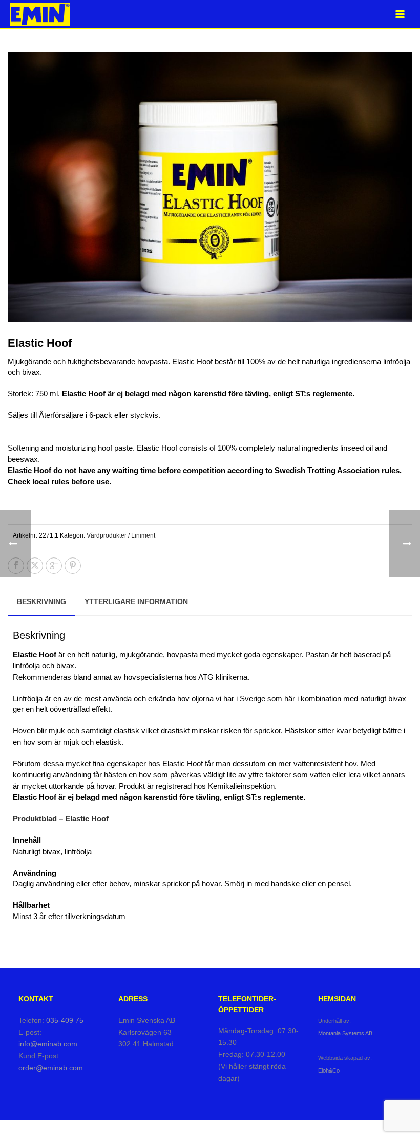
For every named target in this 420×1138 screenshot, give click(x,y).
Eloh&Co (329, 1070)
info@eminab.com (47, 1044)
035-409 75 (64, 1020)
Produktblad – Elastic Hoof (61, 818)
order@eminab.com (50, 1068)
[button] (392, 72)
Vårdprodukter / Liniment (121, 535)
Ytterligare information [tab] (136, 601)
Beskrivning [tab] (41, 601)
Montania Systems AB (345, 1033)
